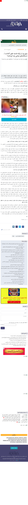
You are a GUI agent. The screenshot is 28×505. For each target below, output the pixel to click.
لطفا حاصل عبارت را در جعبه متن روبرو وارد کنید (18, 322)
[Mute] (5, 111)
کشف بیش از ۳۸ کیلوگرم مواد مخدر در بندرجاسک (18, 340)
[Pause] (3, 111)
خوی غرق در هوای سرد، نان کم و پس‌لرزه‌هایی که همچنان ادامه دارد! (12, 250)
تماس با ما (14, 20)
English (21, 20)
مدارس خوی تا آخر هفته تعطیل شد (17, 258)
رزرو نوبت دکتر (13, 442)
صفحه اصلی (24, 45)
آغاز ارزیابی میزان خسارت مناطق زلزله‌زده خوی (16, 260)
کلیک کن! (14, 120)
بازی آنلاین (16, 437)
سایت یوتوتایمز (13, 440)
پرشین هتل (19, 439)
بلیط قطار (18, 440)
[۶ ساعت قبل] (24, 416)
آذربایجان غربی (11, 45)
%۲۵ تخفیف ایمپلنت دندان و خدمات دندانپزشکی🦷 (14, 298)
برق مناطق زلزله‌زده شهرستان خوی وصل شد (16, 271)
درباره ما (12, 20)
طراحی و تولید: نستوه (13, 460)
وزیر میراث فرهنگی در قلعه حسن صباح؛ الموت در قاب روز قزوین (16, 342)
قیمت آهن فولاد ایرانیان (12, 439)
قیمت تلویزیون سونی (10, 437)
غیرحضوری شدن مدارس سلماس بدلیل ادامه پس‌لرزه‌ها (14, 256)
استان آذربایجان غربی (20, 236)
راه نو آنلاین (21, 437)
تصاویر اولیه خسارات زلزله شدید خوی (17, 279)
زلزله (13, 236)
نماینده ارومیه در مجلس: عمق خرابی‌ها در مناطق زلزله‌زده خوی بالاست (12, 266)
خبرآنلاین (14, 24)
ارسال (3, 328)
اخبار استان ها (18, 45)
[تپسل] (1, 40)
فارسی (26, 20)
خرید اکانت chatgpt (6, 440)
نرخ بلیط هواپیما (19, 442)
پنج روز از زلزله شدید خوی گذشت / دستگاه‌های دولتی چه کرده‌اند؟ (15, 55)
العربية (24, 20)
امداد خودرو (24, 442)
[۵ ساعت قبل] (24, 421)
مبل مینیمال (24, 439)
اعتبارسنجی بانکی (23, 440)
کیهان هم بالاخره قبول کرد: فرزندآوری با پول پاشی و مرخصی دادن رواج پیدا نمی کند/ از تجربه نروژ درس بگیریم (11, 421)
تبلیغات (9, 20)
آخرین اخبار (24, 333)
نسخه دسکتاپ (14, 448)
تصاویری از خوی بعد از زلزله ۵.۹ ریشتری (16, 264)
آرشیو (7, 20)
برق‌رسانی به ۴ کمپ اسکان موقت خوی (17, 254)
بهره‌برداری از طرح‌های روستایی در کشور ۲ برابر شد (18, 335)
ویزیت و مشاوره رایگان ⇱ (14, 302)
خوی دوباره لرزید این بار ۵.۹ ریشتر (17, 281)
